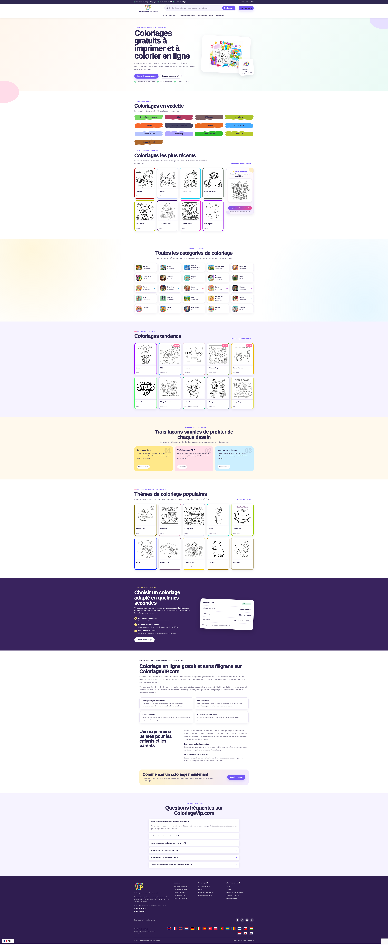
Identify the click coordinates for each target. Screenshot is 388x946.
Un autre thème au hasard (241, 207)
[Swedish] (228, 928)
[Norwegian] (181, 928)
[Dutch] (187, 928)
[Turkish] (210, 928)
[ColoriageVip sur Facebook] (237, 920)
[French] (175, 928)
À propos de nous (204, 886)
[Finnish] (239, 928)
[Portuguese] (222, 928)
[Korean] (251, 933)
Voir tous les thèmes (245, 499)
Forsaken (209, 125)
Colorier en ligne (246, 8)
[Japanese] (245, 933)
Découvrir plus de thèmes (242, 339)
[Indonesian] (239, 933)
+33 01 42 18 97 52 (140, 908)
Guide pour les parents (205, 892)
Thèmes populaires (180, 892)
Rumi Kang (179, 134)
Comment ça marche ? (170, 76)
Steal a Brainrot (149, 134)
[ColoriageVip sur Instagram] (242, 920)
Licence (228, 889)
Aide (252, 2)
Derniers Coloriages (169, 15)
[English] (169, 928)
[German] (192, 928)
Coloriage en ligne (180, 895)
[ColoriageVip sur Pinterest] (252, 920)
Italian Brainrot (209, 134)
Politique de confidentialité (234, 892)
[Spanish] (204, 928)
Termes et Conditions (232, 895)
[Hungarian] (251, 928)
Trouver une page (224, 467)
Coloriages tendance (180, 889)
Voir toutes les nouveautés (242, 164)
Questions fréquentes (205, 895)
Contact (200, 889)
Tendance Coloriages (205, 15)
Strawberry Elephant (179, 125)
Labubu (149, 125)
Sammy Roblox (239, 125)
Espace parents (244, 2)
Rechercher (228, 8)
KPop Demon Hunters (148, 117)
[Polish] (216, 928)
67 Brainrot (209, 117)
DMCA (228, 886)
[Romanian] (233, 928)
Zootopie (239, 134)
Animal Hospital (149, 142)
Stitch (179, 117)
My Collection (220, 15)
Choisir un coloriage (144, 640)
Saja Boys (239, 117)
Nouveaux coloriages (180, 886)
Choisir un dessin (143, 467)
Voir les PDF (182, 467)
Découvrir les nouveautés (146, 76)
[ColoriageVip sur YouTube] (247, 920)
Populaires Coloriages (187, 15)
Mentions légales (231, 898)
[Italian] (198, 928)
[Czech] (245, 928)
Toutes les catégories (180, 898)
